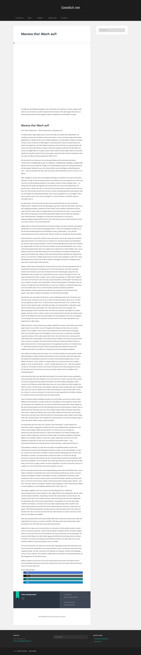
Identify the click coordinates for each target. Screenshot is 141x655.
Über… (30, 18)
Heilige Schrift (73, 597)
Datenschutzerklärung (101, 639)
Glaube (66, 597)
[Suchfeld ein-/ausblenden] (125, 18)
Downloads (52, 18)
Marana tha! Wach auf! (39, 34)
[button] (26, 572)
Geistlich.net (70, 7)
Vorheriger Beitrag (69, 602)
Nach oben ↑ (33, 651)
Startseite (19, 18)
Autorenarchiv (23, 598)
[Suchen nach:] (112, 30)
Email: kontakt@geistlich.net (22, 641)
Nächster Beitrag (69, 605)
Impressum (98, 641)
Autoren (64, 18)
